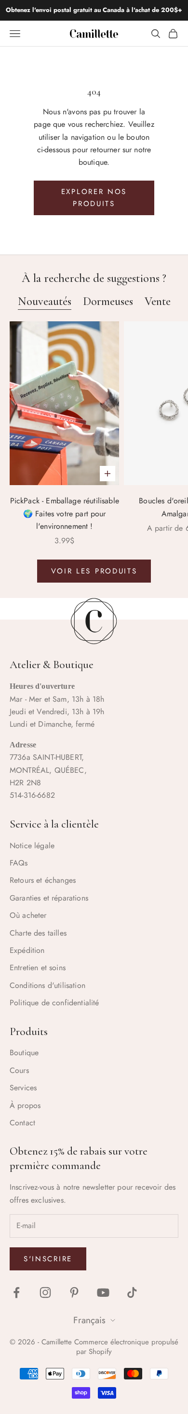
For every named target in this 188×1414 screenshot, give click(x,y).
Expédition (27, 950)
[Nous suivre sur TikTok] (132, 1292)
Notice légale (32, 845)
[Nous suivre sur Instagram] (45, 1292)
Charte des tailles (38, 933)
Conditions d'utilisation (47, 985)
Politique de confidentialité (54, 1002)
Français (89, 1321)
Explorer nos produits (94, 197)
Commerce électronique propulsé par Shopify (126, 1347)
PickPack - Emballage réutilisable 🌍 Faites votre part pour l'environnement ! (64, 513)
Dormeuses (108, 301)
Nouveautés (44, 301)
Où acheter (28, 915)
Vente (158, 301)
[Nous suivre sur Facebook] (16, 1292)
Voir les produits (94, 571)
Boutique (24, 1052)
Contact (22, 1122)
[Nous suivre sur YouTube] (103, 1292)
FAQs (19, 862)
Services (23, 1087)
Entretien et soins (38, 967)
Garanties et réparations (49, 897)
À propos (25, 1105)
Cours (19, 1070)
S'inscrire (48, 1259)
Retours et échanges (43, 880)
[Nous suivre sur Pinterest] (74, 1292)
